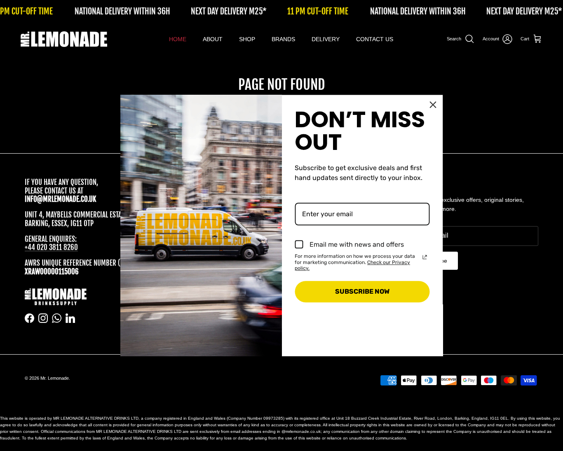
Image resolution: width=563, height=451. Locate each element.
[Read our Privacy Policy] (425, 257)
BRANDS (283, 39)
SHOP (247, 39)
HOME (177, 39)
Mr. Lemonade (54, 378)
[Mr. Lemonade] (64, 39)
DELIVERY (326, 39)
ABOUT (213, 39)
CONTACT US (374, 39)
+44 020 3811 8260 (51, 247)
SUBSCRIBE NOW (362, 291)
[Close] (433, 105)
